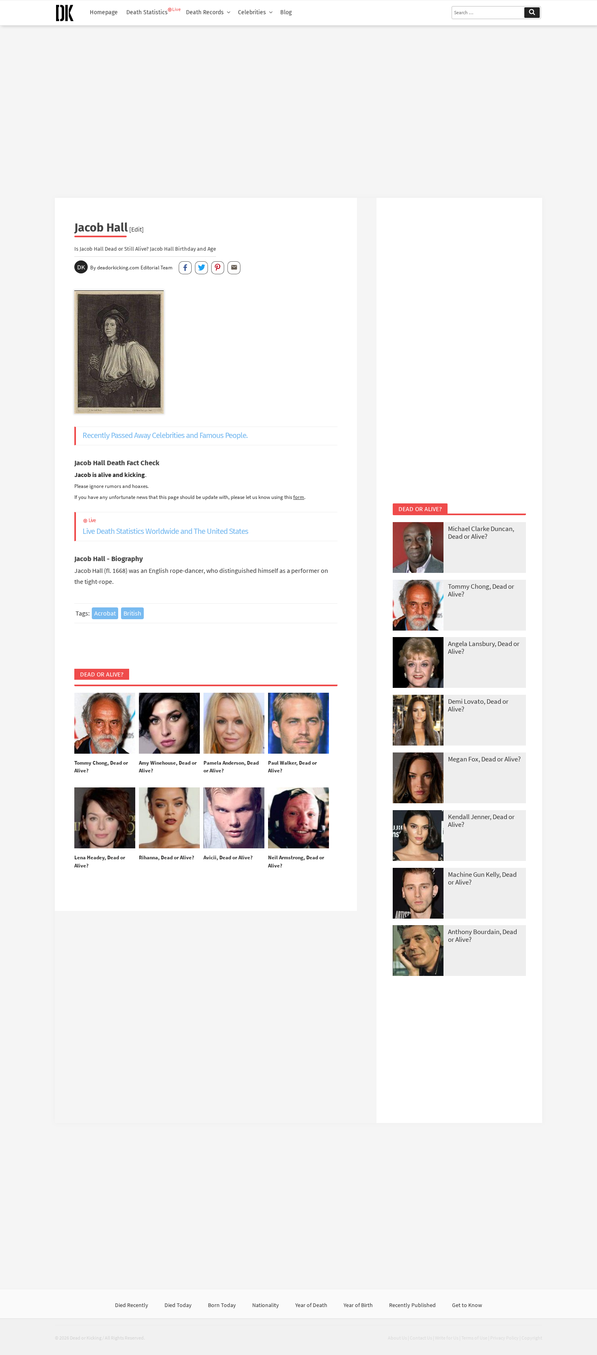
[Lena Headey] (104, 818)
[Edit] (136, 229)
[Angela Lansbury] (418, 663)
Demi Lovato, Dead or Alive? (478, 705)
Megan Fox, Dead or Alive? (484, 758)
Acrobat (105, 613)
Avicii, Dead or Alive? (228, 857)
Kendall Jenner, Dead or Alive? (481, 820)
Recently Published (412, 1305)
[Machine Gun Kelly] (418, 894)
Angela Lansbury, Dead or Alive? (483, 647)
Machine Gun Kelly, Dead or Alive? (482, 878)
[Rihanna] (169, 818)
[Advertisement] (298, 108)
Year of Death (311, 1305)
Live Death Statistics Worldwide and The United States (165, 527)
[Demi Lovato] (418, 721)
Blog (286, 12)
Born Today (222, 1305)
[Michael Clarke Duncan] (418, 548)
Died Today (178, 1305)
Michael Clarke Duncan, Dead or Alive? (481, 532)
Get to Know (467, 1305)
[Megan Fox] (418, 778)
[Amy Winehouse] (169, 723)
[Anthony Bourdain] (418, 951)
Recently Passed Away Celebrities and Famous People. (165, 435)
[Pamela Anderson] (233, 723)
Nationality (265, 1305)
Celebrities (252, 12)
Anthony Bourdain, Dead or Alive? (482, 935)
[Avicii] (233, 818)
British (132, 613)
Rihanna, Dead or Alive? (166, 857)
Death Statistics (147, 12)
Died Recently (131, 1305)
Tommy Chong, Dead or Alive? (481, 590)
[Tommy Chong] (104, 723)
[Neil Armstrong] (298, 818)
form (298, 497)
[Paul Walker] (298, 723)
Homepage (104, 12)
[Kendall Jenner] (418, 836)
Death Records (205, 12)
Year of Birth (358, 1305)
